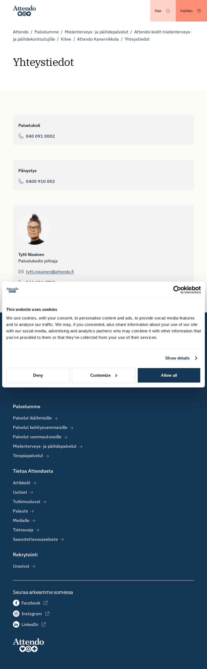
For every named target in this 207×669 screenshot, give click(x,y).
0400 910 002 (40, 181)
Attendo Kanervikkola (98, 39)
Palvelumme (46, 31)
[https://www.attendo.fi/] (24, 11)
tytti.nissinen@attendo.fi (50, 271)
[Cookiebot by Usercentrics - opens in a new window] (177, 290)
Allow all (169, 375)
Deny (38, 375)
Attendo (21, 31)
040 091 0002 (40, 136)
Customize (100, 375)
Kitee (66, 39)
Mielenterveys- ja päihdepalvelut (96, 31)
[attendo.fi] (28, 645)
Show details (177, 358)
